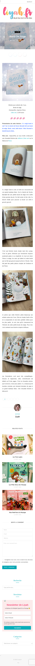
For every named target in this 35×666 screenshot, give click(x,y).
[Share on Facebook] (10, 54)
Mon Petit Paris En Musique (17, 512)
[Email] (25, 54)
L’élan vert (14, 112)
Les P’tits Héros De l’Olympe (17, 485)
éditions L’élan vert (23, 138)
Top (18, 662)
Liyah (13, 40)
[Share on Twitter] (15, 54)
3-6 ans (17, 31)
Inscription (17, 628)
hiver (10, 141)
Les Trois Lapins (17, 457)
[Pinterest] (20, 54)
